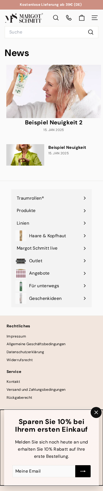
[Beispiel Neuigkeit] (25, 155)
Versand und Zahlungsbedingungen (36, 389)
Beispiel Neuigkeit (67, 147)
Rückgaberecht (19, 397)
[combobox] (51, 32)
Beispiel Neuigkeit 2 (54, 122)
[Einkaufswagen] (81, 18)
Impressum (16, 336)
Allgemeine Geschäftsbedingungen (36, 344)
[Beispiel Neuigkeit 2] (53, 91)
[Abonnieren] (83, 471)
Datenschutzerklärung (25, 352)
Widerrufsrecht (20, 360)
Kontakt (13, 381)
